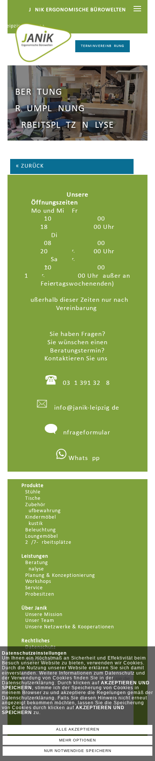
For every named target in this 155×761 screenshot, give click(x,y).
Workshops (38, 581)
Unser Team (39, 620)
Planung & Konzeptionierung (60, 575)
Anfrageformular (84, 432)
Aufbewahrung (43, 511)
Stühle (33, 492)
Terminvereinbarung (102, 46)
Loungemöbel (41, 536)
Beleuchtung (40, 530)
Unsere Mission (43, 614)
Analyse (34, 569)
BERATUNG (38, 92)
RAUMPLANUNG (50, 109)
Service (34, 588)
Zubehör (35, 505)
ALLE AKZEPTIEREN (77, 729)
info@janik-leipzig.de (86, 408)
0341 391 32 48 (86, 383)
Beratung (36, 563)
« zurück (30, 166)
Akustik (34, 523)
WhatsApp (83, 458)
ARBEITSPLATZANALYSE (64, 125)
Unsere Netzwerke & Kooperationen (69, 627)
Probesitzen (39, 594)
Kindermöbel (40, 517)
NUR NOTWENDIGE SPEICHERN (77, 751)
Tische (33, 498)
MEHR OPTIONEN (77, 740)
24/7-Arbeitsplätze (48, 542)
